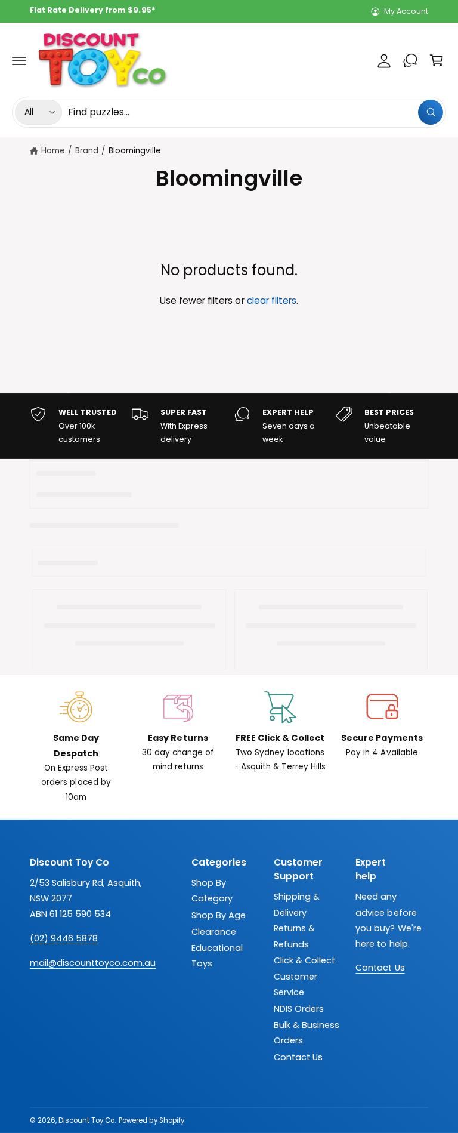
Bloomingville (135, 150)
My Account (406, 11)
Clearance (213, 932)
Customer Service (295, 984)
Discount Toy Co (86, 1120)
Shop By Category (212, 890)
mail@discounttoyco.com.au (93, 963)
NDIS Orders (299, 1009)
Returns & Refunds (294, 936)
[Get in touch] (410, 60)
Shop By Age (218, 915)
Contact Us (298, 1057)
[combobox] (255, 112)
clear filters (271, 300)
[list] (229, 426)
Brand (86, 150)
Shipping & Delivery (297, 904)
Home (53, 150)
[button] (19, 60)
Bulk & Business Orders (306, 1032)
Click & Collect (304, 960)
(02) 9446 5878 (64, 938)
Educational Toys (217, 955)
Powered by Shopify (151, 1120)
